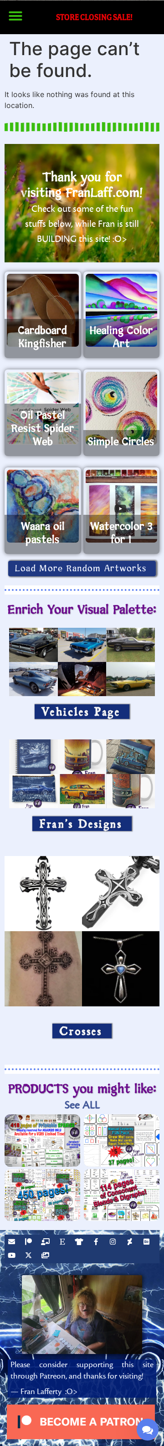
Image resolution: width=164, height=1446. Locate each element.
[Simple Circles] (121, 408)
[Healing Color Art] (121, 310)
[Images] (46, 1256)
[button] (15, 16)
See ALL (82, 1105)
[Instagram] (114, 1243)
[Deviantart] (131, 1243)
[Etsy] (63, 1243)
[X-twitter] (29, 1256)
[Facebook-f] (97, 1243)
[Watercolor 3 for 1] (121, 506)
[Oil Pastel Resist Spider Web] (43, 408)
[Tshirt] (80, 1243)
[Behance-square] (147, 1243)
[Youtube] (13, 1256)
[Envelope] (13, 1243)
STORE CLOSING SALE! (94, 17)
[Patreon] (29, 1243)
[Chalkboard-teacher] (46, 1243)
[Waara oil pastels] (43, 506)
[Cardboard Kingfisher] (43, 310)
